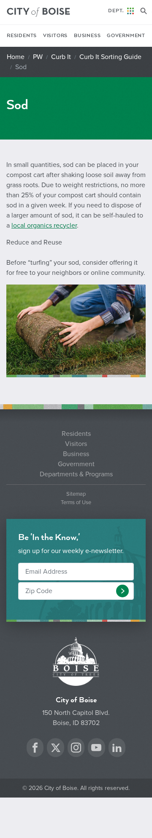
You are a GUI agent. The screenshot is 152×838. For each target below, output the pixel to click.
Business (87, 35)
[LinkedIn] (117, 749)
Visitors (55, 35)
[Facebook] (35, 749)
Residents (22, 35)
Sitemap (76, 494)
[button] (122, 591)
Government (126, 35)
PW (38, 57)
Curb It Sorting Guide (110, 57)
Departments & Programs (76, 474)
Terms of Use (76, 502)
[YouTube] (96, 749)
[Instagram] (76, 749)
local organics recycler (44, 225)
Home (15, 57)
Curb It (61, 57)
